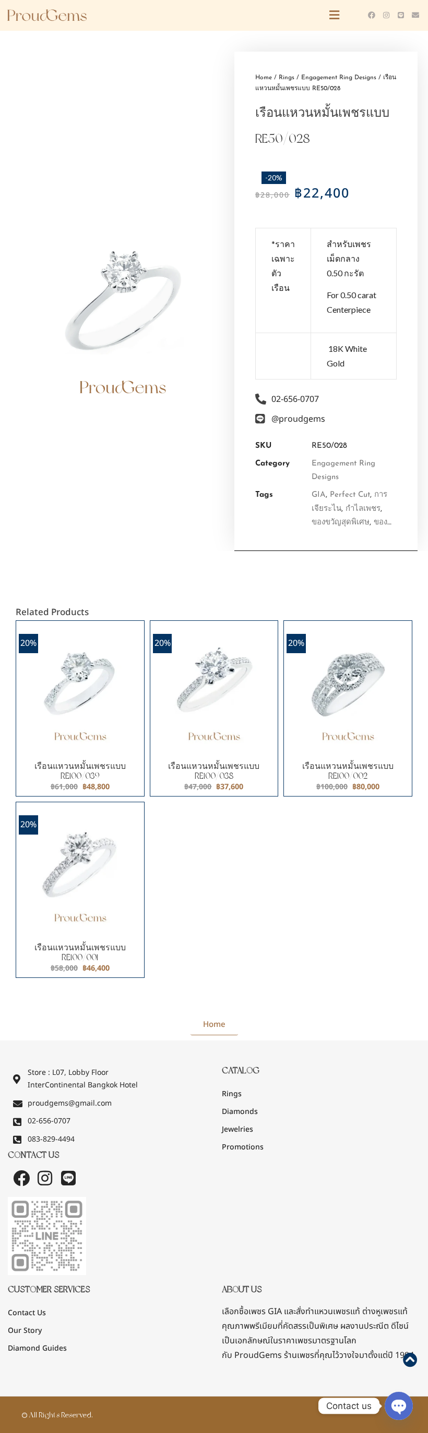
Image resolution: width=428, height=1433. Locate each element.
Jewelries (237, 1129)
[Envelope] (415, 15)
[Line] (401, 15)
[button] (234, 15)
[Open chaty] (399, 1406)
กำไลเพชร (363, 509)
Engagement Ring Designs (338, 78)
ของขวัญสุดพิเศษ (341, 522)
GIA (319, 495)
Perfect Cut (350, 495)
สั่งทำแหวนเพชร (323, 1311)
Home (263, 78)
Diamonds (240, 1111)
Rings (286, 78)
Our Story (25, 1330)
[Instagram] (386, 15)
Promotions (243, 1147)
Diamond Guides (37, 1348)
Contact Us (27, 1312)
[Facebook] (371, 15)
